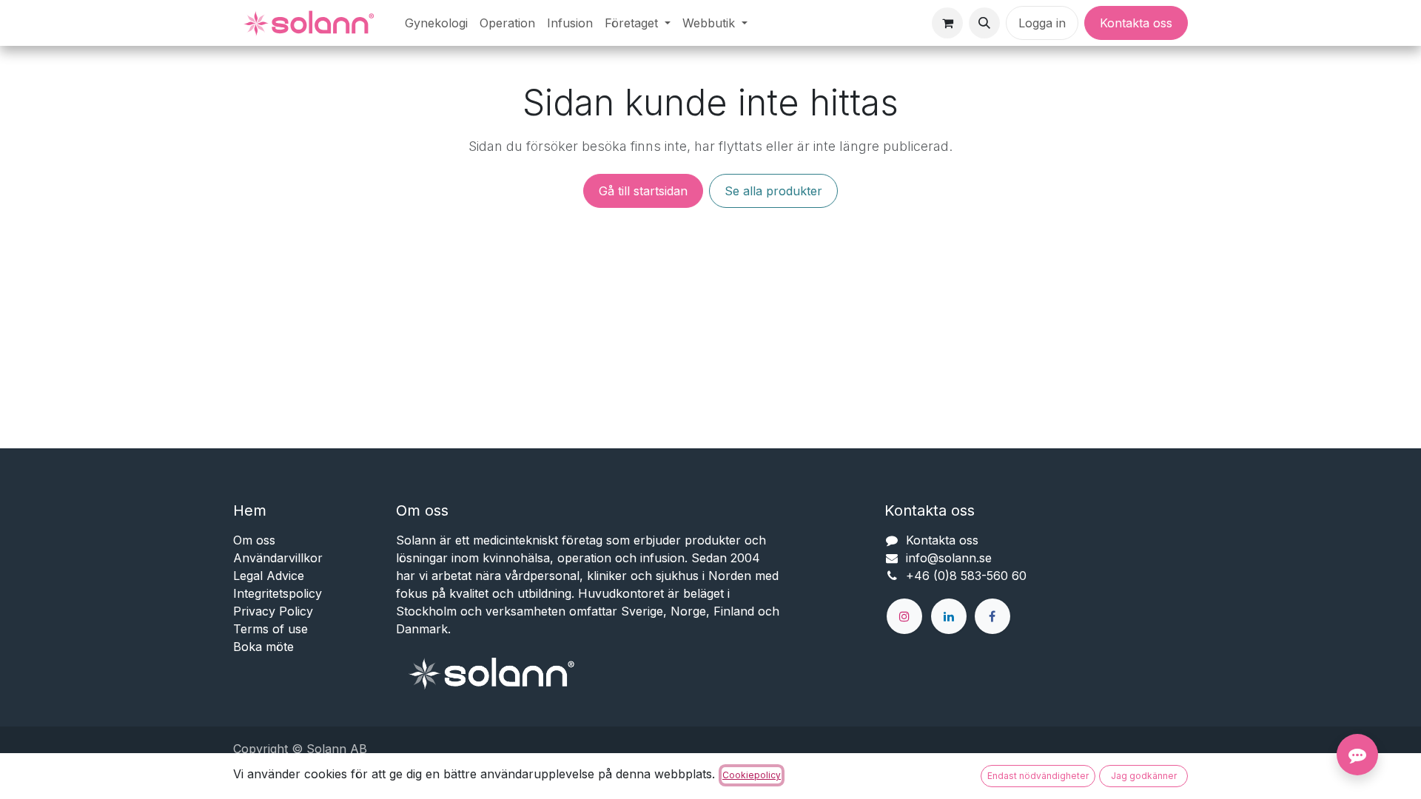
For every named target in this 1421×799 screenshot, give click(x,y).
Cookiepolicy (751, 775)
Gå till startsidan (643, 190)
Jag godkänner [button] (1144, 775)
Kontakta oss (1136, 23)
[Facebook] (992, 616)
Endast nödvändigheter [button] (1038, 775)
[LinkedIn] (949, 616)
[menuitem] (436, 23)
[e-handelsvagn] (947, 22)
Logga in (1042, 23)
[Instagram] (904, 616)
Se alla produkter (773, 190)
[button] (984, 22)
